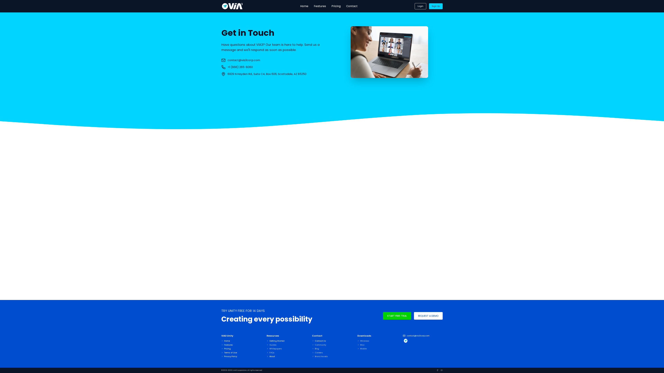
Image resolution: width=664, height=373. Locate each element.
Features (320, 6)
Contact (352, 6)
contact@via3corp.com (244, 60)
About (272, 356)
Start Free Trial (397, 316)
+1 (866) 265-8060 (240, 67)
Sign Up (436, 6)
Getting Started (276, 340)
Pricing (336, 6)
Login (420, 6)
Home (304, 6)
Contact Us (320, 340)
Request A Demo (428, 316)
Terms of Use (230, 352)
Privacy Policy (230, 356)
